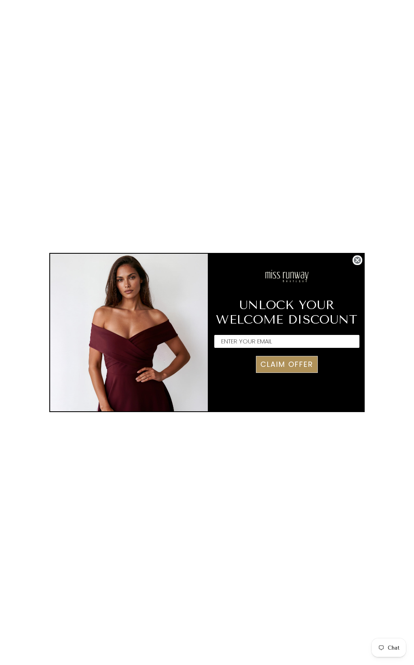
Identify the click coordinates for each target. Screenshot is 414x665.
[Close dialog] (357, 260)
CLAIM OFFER (286, 364)
